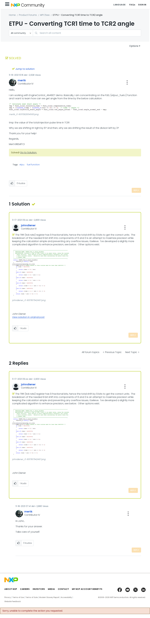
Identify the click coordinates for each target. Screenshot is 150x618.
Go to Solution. (28, 152)
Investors (39, 589)
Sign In (142, 4)
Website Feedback (12, 601)
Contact (63, 589)
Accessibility (66, 597)
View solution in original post (28, 317)
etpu (21, 164)
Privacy (7, 597)
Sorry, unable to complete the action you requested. (32, 610)
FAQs (132, 4)
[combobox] (87, 33)
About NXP (10, 589)
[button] (127, 82)
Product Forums (28, 15)
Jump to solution (25, 69)
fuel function (33, 164)
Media (51, 589)
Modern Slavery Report (49, 597)
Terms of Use (18, 597)
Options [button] (133, 46)
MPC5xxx (45, 15)
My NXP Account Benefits (87, 589)
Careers (25, 589)
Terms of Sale (31, 597)
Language (119, 4)
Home (12, 15)
